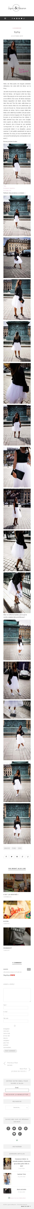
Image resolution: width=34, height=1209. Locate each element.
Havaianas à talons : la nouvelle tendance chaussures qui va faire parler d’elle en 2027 (21, 1162)
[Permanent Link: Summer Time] (7, 1184)
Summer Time (21, 1174)
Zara (19, 848)
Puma (14, 848)
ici (25, 193)
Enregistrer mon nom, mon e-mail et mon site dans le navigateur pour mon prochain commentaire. (7, 1038)
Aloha (6, 921)
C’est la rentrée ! (10, 894)
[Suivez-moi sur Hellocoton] (17, 1198)
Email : (17, 1087)
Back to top (25, 1206)
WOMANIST (7, 948)
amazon (7, 848)
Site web (5, 1018)
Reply (29, 969)
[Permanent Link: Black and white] (7, 1193)
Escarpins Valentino (9, 188)
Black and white (21, 1189)
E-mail (5, 1011)
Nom (5, 1005)
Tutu (4, 186)
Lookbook (17, 28)
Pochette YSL (7, 190)
